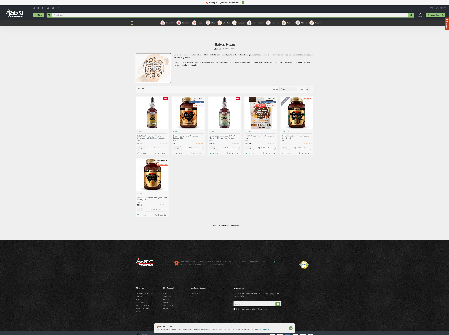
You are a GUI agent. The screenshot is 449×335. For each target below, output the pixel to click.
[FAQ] (53, 7)
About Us (140, 288)
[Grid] (139, 89)
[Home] (34, 7)
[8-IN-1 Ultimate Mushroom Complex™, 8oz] (260, 113)
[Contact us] (58, 7)
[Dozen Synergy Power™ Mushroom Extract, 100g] (188, 113)
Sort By (275, 89)
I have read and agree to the (251, 309)
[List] (143, 89)
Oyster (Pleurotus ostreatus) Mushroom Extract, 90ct (296, 137)
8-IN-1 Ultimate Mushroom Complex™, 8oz (259, 137)
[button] (155, 148)
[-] (142, 148)
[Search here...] (411, 15)
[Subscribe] (277, 304)
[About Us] (48, 7)
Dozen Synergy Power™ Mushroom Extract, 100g (186, 137)
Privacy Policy (263, 329)
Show (301, 89)
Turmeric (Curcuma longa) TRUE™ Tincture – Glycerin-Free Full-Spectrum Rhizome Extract (223, 137)
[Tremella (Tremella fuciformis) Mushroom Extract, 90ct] (152, 175)
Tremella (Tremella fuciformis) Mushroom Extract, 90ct (152, 198)
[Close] (243, 2)
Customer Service (198, 288)
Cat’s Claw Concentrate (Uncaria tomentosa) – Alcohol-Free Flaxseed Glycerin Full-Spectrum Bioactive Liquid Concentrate (151, 137)
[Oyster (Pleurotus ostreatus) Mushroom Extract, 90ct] (297, 113)
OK (291, 328)
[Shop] (39, 7)
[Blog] (43, 7)
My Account (168, 288)
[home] (217, 48)
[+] (142, 147)
